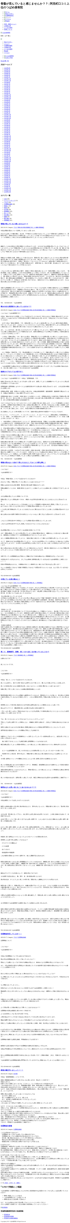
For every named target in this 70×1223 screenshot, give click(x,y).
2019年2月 (7, 184)
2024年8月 (7, 102)
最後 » (18, 1183)
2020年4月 (7, 172)
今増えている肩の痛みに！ (10, 579)
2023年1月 (7, 134)
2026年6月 (7, 68)
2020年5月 (7, 170)
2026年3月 (7, 73)
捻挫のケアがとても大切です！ (12, 371)
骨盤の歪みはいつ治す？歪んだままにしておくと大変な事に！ (23, 462)
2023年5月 (7, 127)
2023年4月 (7, 129)
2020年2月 (7, 175)
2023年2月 (7, 132)
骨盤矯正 (7, 220)
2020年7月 (7, 166)
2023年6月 (7, 125)
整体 (5, 207)
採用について (8, 29)
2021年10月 (7, 150)
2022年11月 (7, 138)
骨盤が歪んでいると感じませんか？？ (14, 224)
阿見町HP (7, 1214)
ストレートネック (9, 200)
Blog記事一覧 (5, 61)
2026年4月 (7, 71)
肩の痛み (7, 215)
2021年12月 (7, 148)
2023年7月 (7, 123)
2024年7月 (7, 104)
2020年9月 (7, 163)
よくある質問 (8, 27)
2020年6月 (7, 168)
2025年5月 (7, 88)
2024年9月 (7, 100)
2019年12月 (7, 179)
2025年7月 (7, 84)
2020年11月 (7, 159)
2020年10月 (7, 161)
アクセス (7, 53)
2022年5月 (7, 143)
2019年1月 (7, 186)
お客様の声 (7, 26)
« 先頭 (6, 1183)
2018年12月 (7, 188)
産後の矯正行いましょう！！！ (12, 1070)
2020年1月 (7, 177)
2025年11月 (7, 80)
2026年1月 (7, 77)
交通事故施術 (8, 45)
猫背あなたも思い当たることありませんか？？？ (18, 787)
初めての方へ (8, 42)
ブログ (6, 202)
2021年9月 (7, 152)
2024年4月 (7, 109)
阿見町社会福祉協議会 (11, 1218)
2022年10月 (7, 139)
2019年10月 (7, 183)
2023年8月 (7, 122)
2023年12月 (7, 114)
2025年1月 (7, 93)
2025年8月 (7, 82)
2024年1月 (7, 113)
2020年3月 (7, 174)
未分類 (6, 209)
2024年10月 (7, 98)
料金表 (6, 51)
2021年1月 (7, 156)
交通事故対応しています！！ (11, 934)
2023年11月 (7, 116)
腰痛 (5, 216)
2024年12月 (7, 95)
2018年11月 (7, 190)
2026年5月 (7, 70)
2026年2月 (7, 75)
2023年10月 (7, 118)
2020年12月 (7, 157)
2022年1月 (7, 147)
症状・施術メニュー (10, 24)
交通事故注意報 (6, 1126)
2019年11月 (7, 181)
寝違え (6, 206)
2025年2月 (7, 91)
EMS (5, 199)
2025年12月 (7, 79)
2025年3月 (7, 89)
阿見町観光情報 (9, 1216)
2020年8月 (7, 165)
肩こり (6, 213)
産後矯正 (7, 211)
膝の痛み (7, 218)
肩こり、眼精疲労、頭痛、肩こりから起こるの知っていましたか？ (25, 652)
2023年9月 (7, 120)
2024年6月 (7, 105)
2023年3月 (7, 131)
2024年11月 (7, 96)
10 (14, 1183)
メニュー (7, 44)
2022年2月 (7, 145)
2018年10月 (7, 191)
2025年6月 (7, 86)
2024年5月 (7, 107)
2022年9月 (7, 141)
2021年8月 (7, 154)
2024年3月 (7, 111)
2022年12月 (7, 136)
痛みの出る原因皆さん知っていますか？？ (16, 306)
